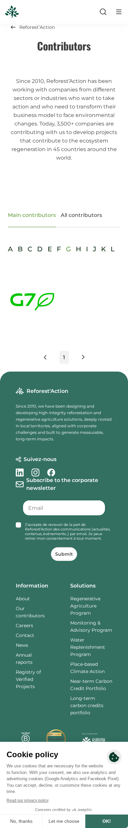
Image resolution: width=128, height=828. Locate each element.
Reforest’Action (37, 27)
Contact (25, 635)
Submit (64, 554)
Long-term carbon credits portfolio (86, 705)
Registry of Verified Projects (28, 679)
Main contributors (32, 215)
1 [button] (64, 357)
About (23, 599)
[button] (51, 358)
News (22, 645)
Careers (24, 625)
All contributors (81, 215)
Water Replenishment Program (87, 647)
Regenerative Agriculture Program (85, 606)
